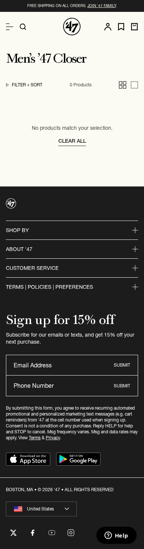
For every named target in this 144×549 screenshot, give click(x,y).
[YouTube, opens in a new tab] (51, 532)
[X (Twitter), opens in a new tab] (13, 532)
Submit (122, 365)
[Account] (108, 26)
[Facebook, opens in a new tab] (32, 532)
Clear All (72, 141)
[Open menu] (9, 26)
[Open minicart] (134, 26)
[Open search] (23, 26)
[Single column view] (134, 85)
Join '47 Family (102, 5)
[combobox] (41, 509)
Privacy (53, 437)
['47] (72, 27)
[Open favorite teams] (121, 27)
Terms (35, 437)
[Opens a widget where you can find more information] (116, 536)
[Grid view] (122, 85)
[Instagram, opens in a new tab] (71, 532)
